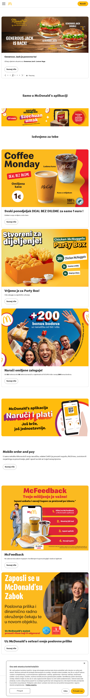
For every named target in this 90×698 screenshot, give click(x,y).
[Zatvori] (84, 663)
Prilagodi (20, 691)
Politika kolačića (31, 685)
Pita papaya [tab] (17, 63)
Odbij (66, 691)
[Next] (22, 63)
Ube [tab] (19, 63)
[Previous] (5, 63)
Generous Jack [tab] (12, 63)
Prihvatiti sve (78, 691)
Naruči (83, 4)
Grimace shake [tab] (10, 63)
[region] (47, 678)
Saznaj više (11, 36)
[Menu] (4, 4)
